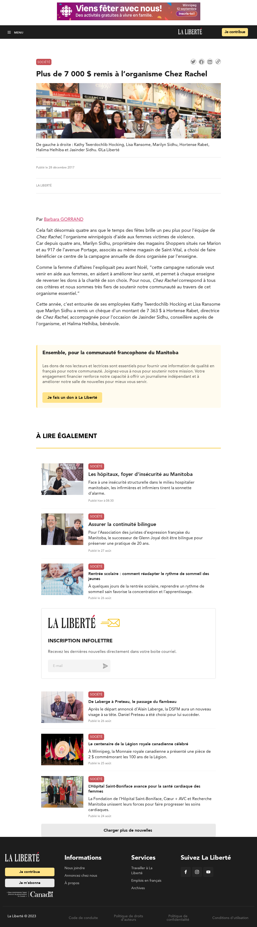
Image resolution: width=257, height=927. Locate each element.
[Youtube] (208, 876)
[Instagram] (197, 876)
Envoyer (101, 666)
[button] (10, 32)
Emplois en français (146, 880)
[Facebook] (186, 876)
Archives (138, 888)
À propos (72, 883)
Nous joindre (75, 868)
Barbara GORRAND (63, 219)
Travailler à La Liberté (141, 870)
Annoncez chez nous (81, 875)
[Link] (218, 61)
